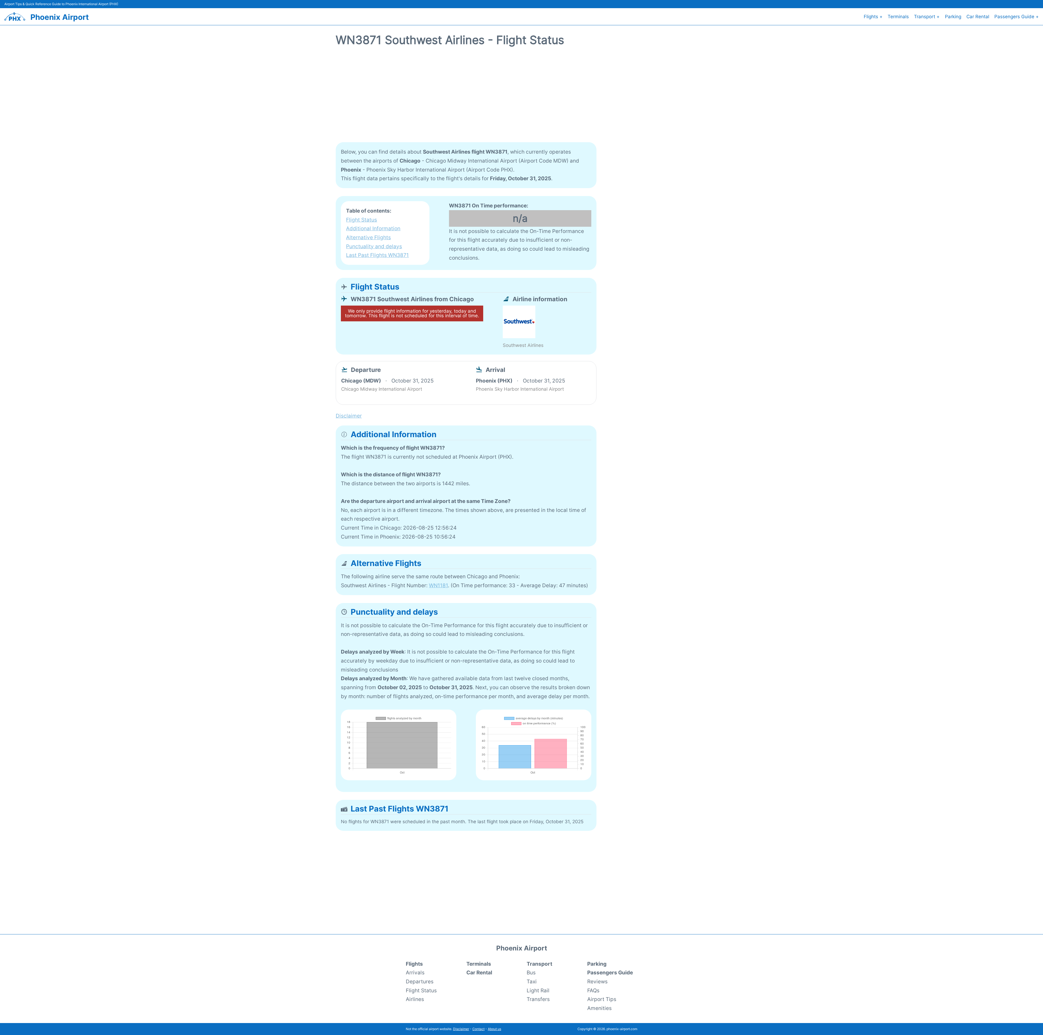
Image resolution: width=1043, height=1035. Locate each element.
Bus (531, 972)
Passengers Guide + (1016, 16)
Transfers (538, 999)
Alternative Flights (368, 237)
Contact (478, 1029)
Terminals (898, 16)
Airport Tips (601, 999)
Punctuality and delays (374, 246)
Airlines (415, 999)
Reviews (597, 981)
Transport (539, 964)
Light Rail (538, 990)
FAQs (593, 990)
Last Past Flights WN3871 (377, 255)
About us (494, 1029)
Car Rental (977, 16)
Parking (953, 16)
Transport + (927, 16)
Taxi (532, 981)
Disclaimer (461, 1029)
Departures (419, 981)
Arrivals (415, 972)
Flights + (873, 16)
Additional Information (373, 228)
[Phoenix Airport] (14, 16)
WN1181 (438, 585)
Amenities (599, 1008)
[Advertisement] (521, 98)
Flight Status (361, 219)
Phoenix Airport (59, 17)
